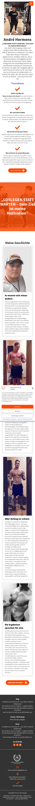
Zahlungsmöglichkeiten (21, 798)
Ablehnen (17, 411)
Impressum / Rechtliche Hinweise (24, 419)
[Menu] (31, 3)
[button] (32, 388)
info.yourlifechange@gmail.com (17, 770)
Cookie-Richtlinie (6, 419)
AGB (17, 797)
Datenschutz (14, 419)
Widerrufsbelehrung (25, 797)
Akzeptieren (17, 406)
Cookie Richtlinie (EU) (8, 797)
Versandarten (9, 798)
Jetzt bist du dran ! (15, 682)
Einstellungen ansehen (17, 415)
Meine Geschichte (16, 170)
